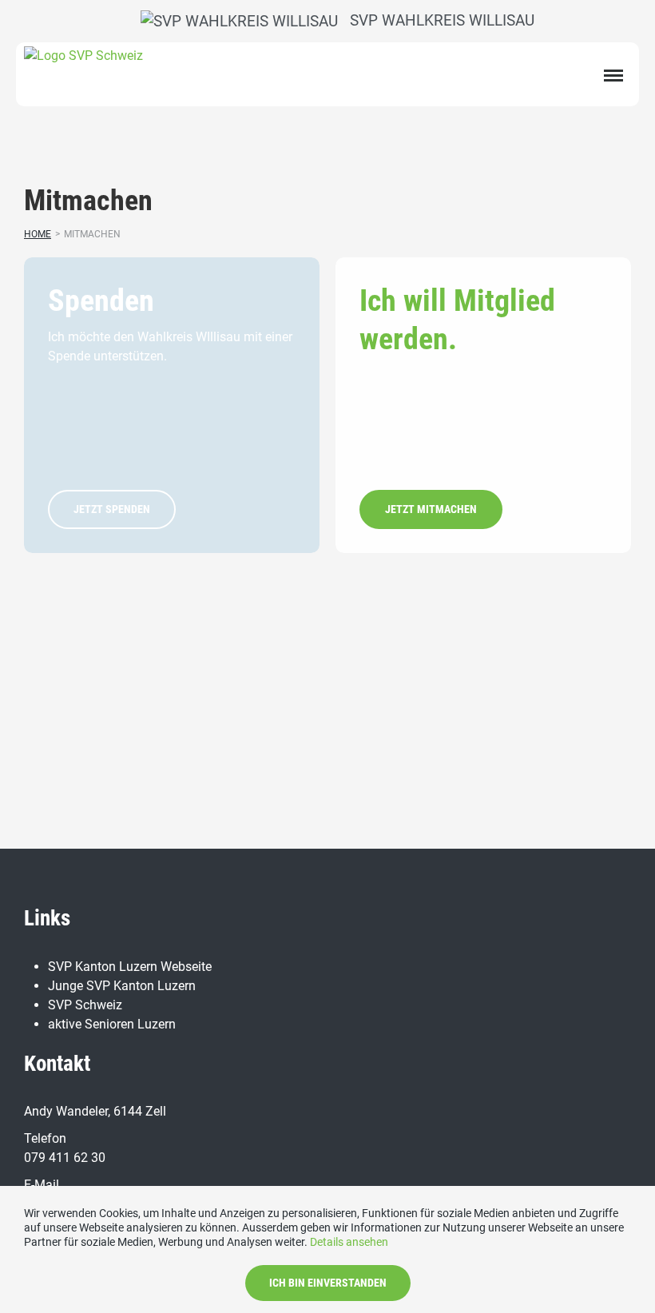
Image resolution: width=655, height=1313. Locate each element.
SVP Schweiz (85, 1005)
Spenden (101, 300)
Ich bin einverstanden (328, 1282)
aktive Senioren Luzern (112, 1024)
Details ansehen (349, 1241)
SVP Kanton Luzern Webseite (130, 966)
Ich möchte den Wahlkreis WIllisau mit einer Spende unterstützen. (170, 346)
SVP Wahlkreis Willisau (438, 20)
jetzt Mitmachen (431, 509)
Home (37, 234)
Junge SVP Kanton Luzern (122, 985)
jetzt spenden (111, 509)
